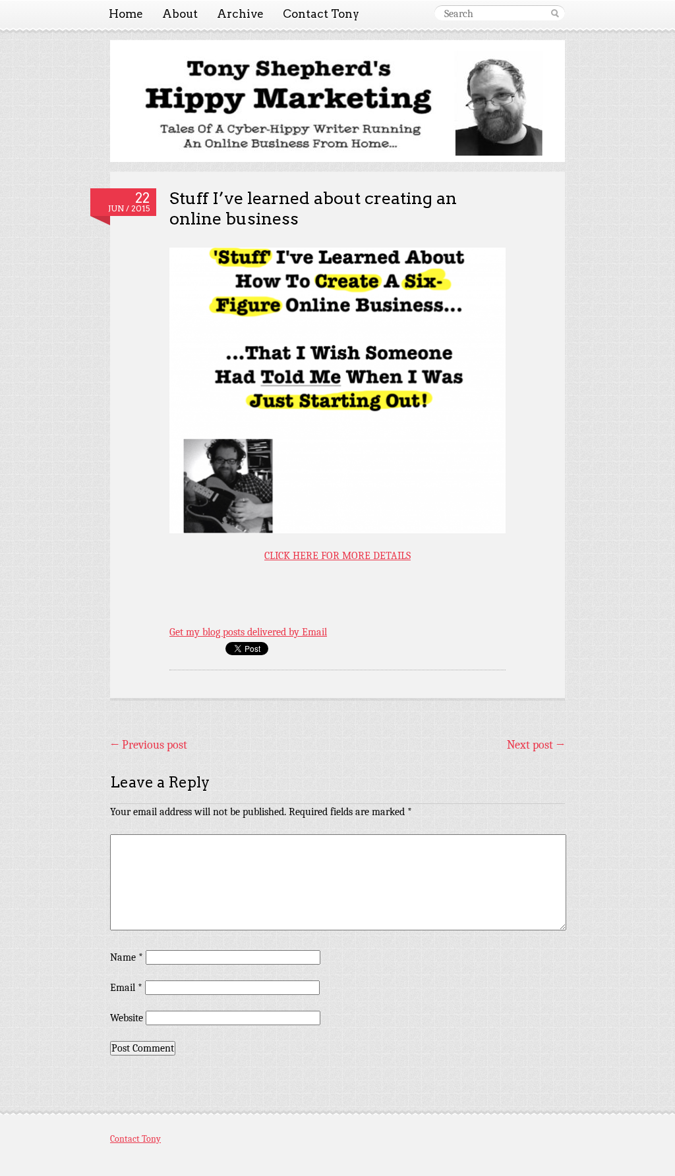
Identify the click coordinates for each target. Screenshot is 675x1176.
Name (126, 957)
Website (126, 1018)
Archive (240, 13)
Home (126, 13)
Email (126, 988)
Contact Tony (321, 13)
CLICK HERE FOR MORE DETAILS (337, 556)
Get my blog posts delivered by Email (248, 632)
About (180, 13)
